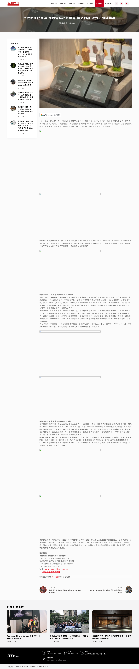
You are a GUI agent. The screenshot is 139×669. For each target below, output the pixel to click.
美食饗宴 (90, 4)
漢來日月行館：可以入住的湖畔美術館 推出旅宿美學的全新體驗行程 (25, 110)
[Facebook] (116, 3)
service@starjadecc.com (56, 660)
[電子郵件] (122, 3)
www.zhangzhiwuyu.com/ (56, 569)
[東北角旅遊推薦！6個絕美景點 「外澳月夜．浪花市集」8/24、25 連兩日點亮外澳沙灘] (13, 48)
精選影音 (108, 4)
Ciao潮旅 (55, 577)
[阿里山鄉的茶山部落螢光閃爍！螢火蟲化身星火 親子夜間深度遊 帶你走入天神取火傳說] (13, 65)
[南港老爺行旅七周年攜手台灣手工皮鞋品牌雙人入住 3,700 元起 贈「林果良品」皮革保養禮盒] (13, 122)
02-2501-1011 (73, 654)
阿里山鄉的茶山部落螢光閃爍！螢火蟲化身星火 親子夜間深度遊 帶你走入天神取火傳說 (25, 68)
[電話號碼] (127, 3)
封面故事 (54, 4)
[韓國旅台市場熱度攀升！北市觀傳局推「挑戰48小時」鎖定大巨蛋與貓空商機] (13, 94)
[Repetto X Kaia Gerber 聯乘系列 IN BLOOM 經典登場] (13, 82)
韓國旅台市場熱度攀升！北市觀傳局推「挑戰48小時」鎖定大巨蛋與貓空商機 (25, 95)
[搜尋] (131, 3)
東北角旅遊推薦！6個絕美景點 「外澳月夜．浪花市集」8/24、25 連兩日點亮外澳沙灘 (25, 51)
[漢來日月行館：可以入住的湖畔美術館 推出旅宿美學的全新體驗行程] (13, 108)
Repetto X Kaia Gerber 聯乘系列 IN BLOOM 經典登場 (25, 82)
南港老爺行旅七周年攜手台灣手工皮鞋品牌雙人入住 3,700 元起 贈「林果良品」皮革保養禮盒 (25, 125)
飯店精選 (81, 4)
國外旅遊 (63, 4)
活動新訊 (99, 4)
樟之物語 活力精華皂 (51, 571)
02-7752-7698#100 (54, 654)
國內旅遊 (72, 4)
